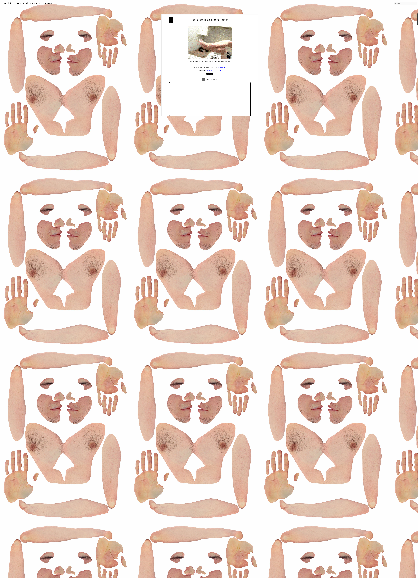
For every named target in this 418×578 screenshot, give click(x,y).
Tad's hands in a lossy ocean (210, 20)
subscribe (35, 4)
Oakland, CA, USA (214, 70)
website (47, 4)
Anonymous (222, 67)
